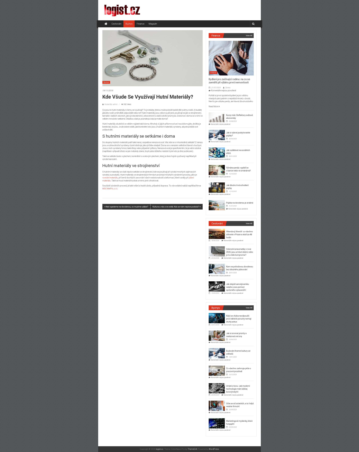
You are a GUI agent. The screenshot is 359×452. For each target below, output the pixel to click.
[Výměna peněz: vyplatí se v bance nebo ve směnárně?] (217, 170)
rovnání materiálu (110, 178)
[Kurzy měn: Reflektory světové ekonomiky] (217, 117)
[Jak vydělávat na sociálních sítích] (217, 152)
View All (249, 35)
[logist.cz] (105, 23)
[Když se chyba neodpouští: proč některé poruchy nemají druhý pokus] (217, 318)
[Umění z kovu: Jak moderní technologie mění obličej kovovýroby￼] (217, 388)
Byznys (129, 23)
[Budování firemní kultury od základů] (217, 353)
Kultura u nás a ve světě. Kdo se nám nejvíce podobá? (176, 207)
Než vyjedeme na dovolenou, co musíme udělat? (127, 207)
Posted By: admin (110, 104)
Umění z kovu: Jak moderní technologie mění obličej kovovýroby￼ (238, 389)
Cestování (116, 23)
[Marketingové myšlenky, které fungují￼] (217, 423)
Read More (214, 106)
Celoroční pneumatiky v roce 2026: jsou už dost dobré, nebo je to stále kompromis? (239, 252)
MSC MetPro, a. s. (110, 189)
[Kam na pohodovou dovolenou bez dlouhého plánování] (217, 269)
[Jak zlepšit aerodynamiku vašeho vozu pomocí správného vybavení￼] (217, 286)
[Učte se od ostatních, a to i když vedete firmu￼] (217, 406)
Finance (140, 23)
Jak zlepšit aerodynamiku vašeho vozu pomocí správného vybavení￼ (237, 287)
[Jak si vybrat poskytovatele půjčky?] (217, 135)
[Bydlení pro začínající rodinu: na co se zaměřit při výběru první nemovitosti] (231, 58)
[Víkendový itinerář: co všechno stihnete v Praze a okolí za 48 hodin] (217, 234)
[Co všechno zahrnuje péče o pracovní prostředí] (217, 371)
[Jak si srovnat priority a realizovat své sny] (217, 335)
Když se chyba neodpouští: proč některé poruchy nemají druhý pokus (238, 319)
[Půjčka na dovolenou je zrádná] (217, 205)
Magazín (153, 23)
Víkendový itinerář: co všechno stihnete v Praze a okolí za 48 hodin (239, 234)
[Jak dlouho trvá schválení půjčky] (217, 187)
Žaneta (227, 88)
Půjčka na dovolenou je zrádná (239, 203)
